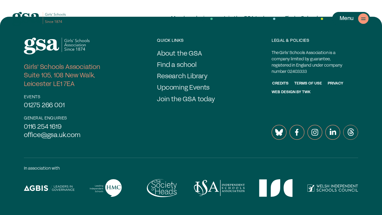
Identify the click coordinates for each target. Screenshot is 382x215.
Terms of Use (308, 83)
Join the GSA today (246, 18)
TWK (306, 92)
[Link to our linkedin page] (332, 132)
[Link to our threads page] (350, 132)
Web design (283, 92)
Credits (280, 83)
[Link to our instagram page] (314, 132)
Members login (189, 18)
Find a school (176, 65)
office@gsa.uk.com (52, 135)
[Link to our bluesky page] (279, 132)
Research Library (182, 76)
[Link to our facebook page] (296, 132)
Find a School (301, 18)
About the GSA (179, 54)
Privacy (335, 83)
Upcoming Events (183, 88)
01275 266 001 (44, 105)
